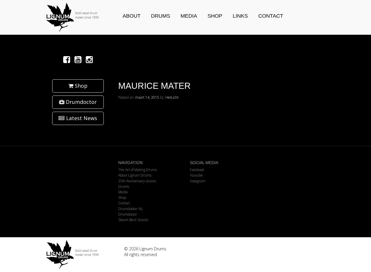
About (132, 16)
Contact (270, 16)
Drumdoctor (80, 101)
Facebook (197, 169)
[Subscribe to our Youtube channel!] (78, 59)
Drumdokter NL (130, 208)
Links (240, 16)
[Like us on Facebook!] (67, 59)
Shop (215, 16)
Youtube (196, 175)
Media (189, 16)
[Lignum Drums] (78, 17)
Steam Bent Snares (133, 219)
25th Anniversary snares (137, 181)
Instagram (197, 181)
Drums (160, 16)
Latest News (81, 118)
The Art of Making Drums (137, 169)
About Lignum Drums (134, 175)
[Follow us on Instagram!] (89, 59)
